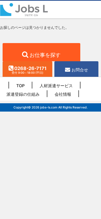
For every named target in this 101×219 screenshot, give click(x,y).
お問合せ (79, 69)
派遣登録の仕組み (23, 94)
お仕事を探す (45, 55)
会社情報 (63, 94)
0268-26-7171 (29, 70)
